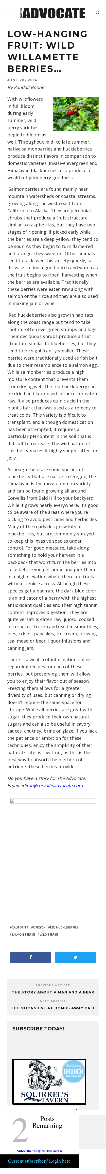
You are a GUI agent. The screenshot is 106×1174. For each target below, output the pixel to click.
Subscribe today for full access (39, 1150)
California (20, 927)
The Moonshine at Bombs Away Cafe (53, 1008)
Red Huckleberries (64, 927)
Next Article (53, 1001)
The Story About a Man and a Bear (53, 992)
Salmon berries (23, 934)
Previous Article (53, 985)
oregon (39, 927)
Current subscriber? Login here (39, 1160)
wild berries (49, 934)
